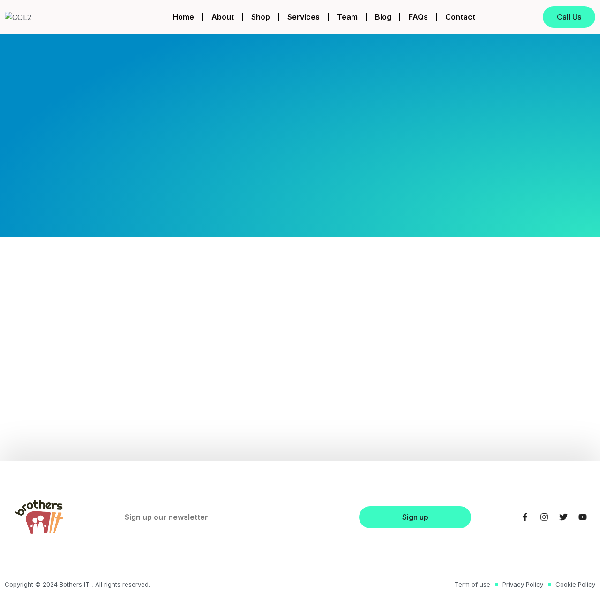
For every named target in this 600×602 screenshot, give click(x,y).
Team (347, 17)
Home (183, 17)
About (222, 17)
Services (303, 17)
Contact (460, 17)
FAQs (418, 17)
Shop (260, 17)
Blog (383, 17)
